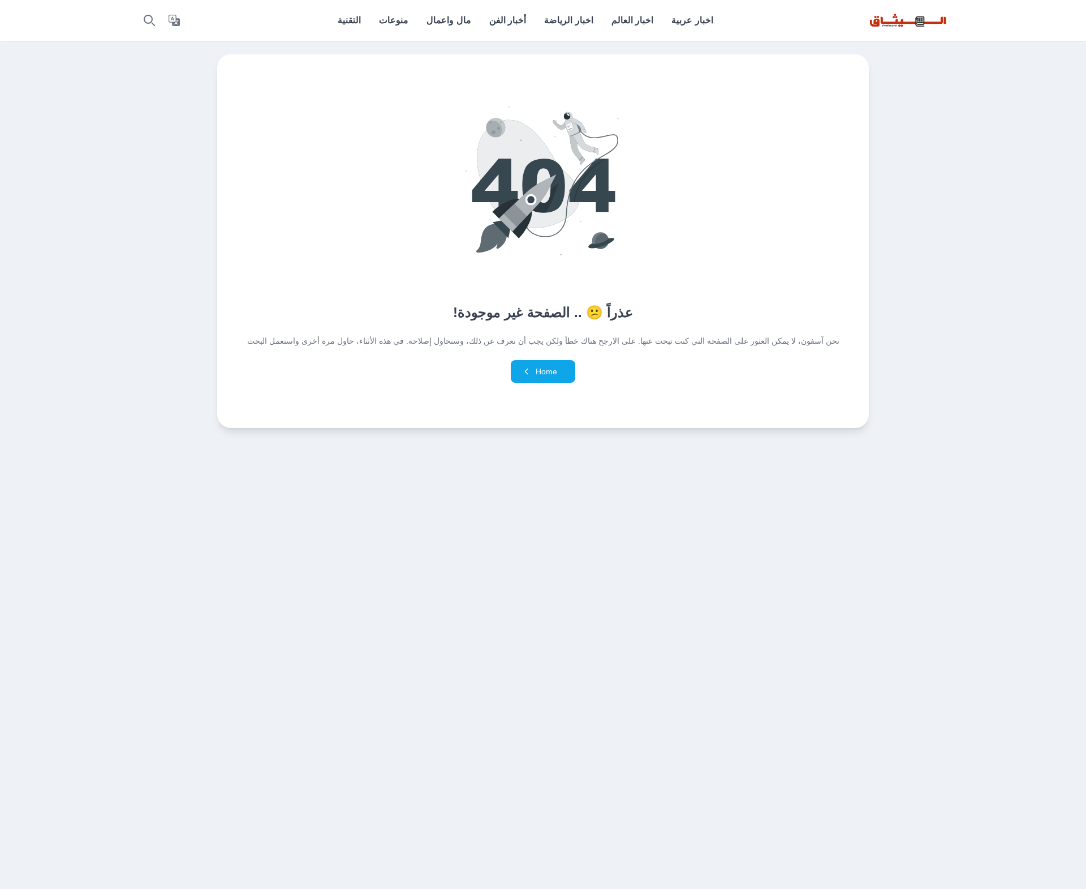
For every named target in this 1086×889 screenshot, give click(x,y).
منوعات (393, 20)
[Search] (149, 20)
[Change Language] (174, 20)
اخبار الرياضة (568, 20)
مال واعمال (448, 20)
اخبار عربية (692, 20)
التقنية (349, 20)
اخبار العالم (632, 20)
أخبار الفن (507, 20)
